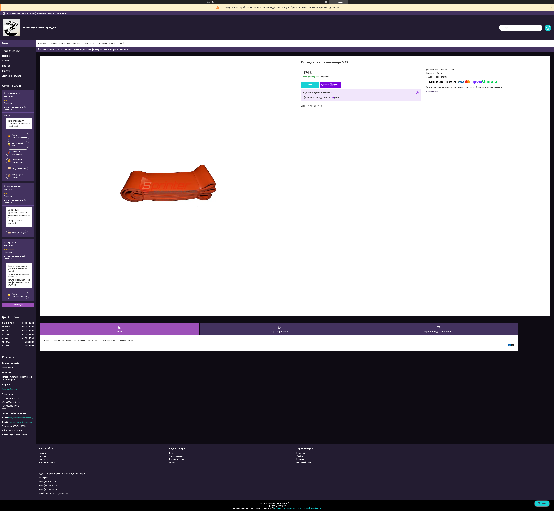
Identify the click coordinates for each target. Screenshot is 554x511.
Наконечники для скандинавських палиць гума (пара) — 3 (19, 123)
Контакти (89, 43)
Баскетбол (301, 453)
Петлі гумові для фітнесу (87, 49)
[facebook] (509, 346)
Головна (42, 43)
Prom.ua (291, 503)
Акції (122, 43)
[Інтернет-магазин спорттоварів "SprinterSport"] (11, 27)
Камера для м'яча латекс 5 (16, 221)
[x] (512, 346)
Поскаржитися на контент (285, 508)
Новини (6, 56)
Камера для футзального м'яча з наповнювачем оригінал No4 (19, 214)
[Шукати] (539, 28)
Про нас (77, 43)
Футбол (299, 456)
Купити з (325, 85)
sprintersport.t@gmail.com (20, 422)
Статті (5, 60)
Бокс (171, 453)
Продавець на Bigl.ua (277, 506)
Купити (310, 85)
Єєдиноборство (176, 456)
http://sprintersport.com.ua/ (20, 418)
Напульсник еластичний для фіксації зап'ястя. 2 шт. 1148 (19, 282)
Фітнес (172, 462)
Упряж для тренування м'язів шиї (18, 275)
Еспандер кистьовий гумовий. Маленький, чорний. (18, 268)
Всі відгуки (18, 305)
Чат (544, 503)
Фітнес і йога (67, 49)
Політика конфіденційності (309, 508)
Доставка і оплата (106, 43)
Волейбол (300, 459)
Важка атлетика (176, 459)
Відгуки (6, 71)
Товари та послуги (59, 43)
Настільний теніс (303, 462)
